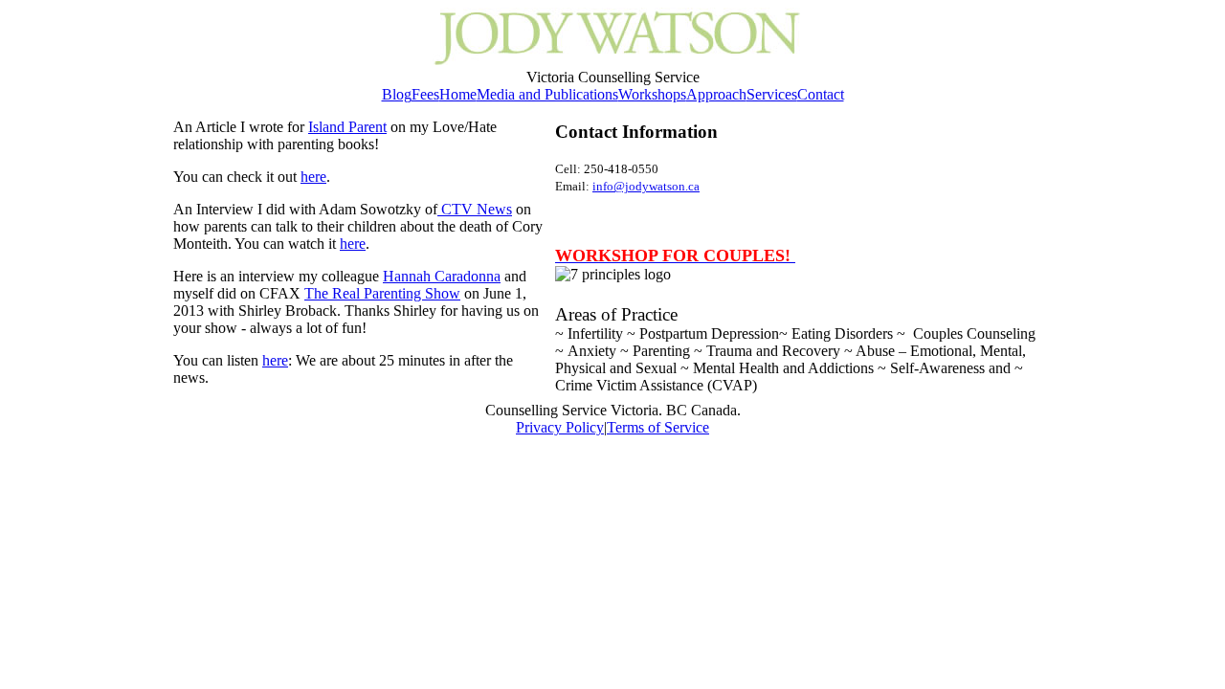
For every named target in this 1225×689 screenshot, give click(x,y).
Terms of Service (658, 427)
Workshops (652, 94)
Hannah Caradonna (442, 276)
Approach (716, 94)
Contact (820, 94)
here (313, 176)
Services (771, 94)
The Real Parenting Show (382, 293)
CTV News (474, 209)
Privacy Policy (560, 427)
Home (458, 94)
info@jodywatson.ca (646, 186)
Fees (425, 94)
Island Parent (347, 127)
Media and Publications (547, 94)
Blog (397, 94)
